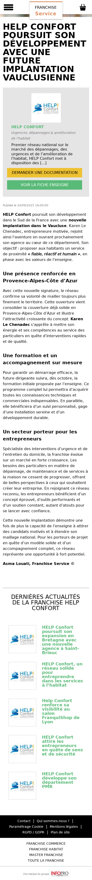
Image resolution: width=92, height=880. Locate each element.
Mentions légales (64, 826)
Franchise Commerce (46, 843)
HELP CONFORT (27, 127)
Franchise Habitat (46, 849)
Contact (23, 821)
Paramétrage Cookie (26, 826)
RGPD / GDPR (33, 832)
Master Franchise (46, 855)
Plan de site (60, 832)
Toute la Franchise (46, 860)
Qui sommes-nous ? (53, 821)
